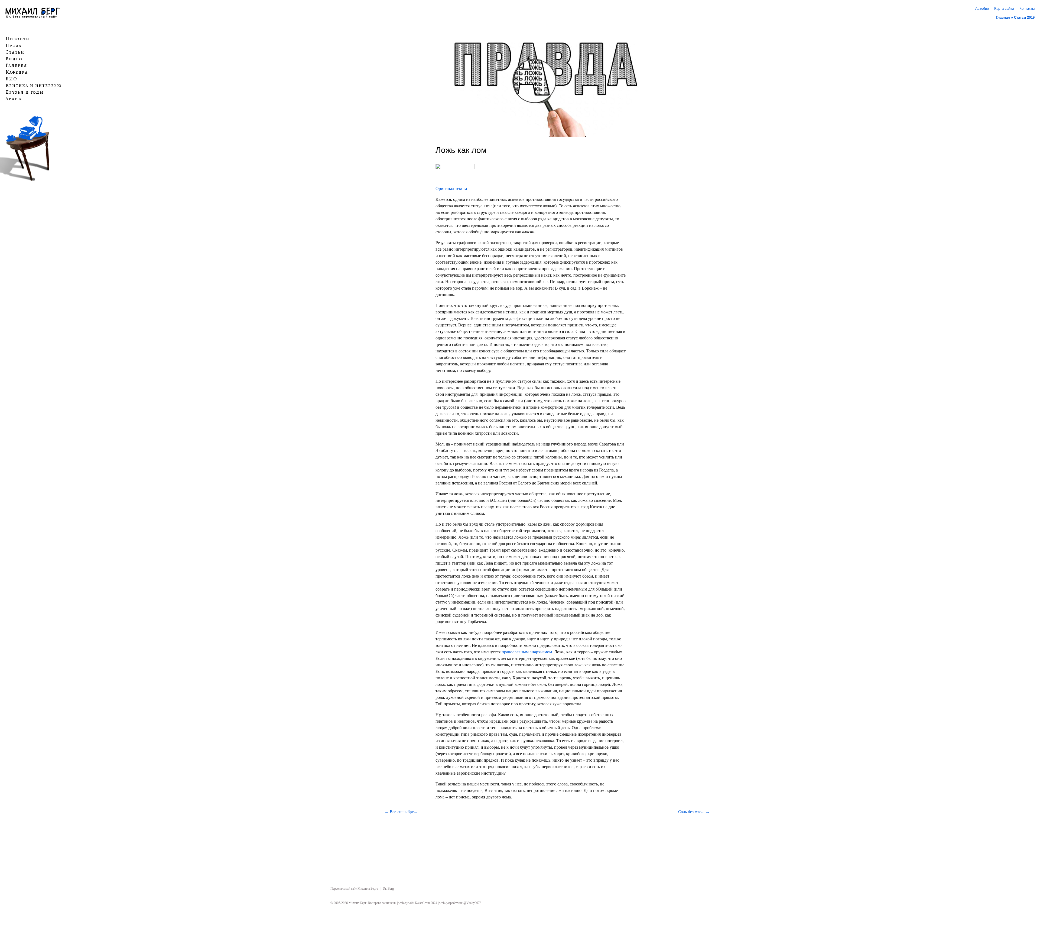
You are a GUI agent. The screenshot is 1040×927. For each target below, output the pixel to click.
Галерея (16, 65)
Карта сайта (1004, 8)
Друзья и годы (24, 92)
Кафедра (16, 72)
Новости (17, 39)
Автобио (982, 8)
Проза (13, 45)
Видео (13, 59)
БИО (11, 79)
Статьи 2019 (1024, 17)
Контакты (1027, 8)
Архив (13, 99)
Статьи (14, 52)
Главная (1003, 17)
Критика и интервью (33, 86)
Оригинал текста (451, 188)
